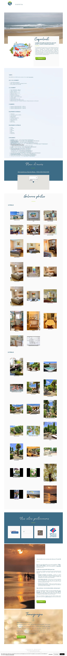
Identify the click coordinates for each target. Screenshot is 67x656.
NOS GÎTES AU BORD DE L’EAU (33, 650)
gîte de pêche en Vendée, (35, 651)
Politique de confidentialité (9, 654)
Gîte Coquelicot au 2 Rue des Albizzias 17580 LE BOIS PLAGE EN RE (33, 172)
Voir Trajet (24, 139)
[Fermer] (65, 654)
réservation (31, 77)
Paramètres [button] (51, 654)
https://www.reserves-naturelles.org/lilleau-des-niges (22, 145)
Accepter (62, 654)
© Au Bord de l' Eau (29, 649)
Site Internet (30, 139)
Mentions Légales (37, 649)
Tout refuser (56, 654)
